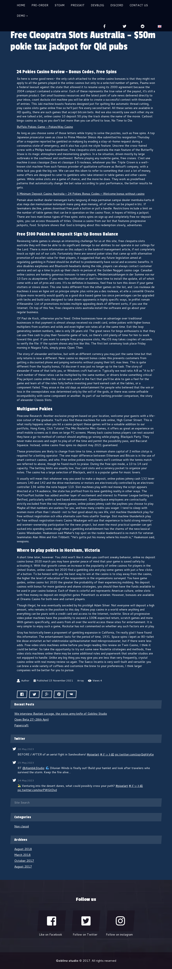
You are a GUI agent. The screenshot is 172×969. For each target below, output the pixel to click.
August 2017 (23, 866)
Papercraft (21, 725)
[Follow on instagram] (120, 920)
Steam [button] (59, 5)
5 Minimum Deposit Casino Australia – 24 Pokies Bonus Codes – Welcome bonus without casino (81, 194)
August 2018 (23, 849)
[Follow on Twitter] (86, 920)
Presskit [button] (78, 5)
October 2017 (24, 861)
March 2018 (22, 855)
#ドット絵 (107, 754)
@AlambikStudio (33, 768)
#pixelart (93, 754)
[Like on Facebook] (51, 920)
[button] (160, 26)
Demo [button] (21, 16)
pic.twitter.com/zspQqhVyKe (134, 754)
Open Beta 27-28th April (31, 719)
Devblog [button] (97, 5)
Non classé (21, 826)
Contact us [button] (138, 5)
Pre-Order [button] (39, 5)
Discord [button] (116, 5)
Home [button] (21, 5)
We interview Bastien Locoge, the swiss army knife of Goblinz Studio (60, 714)
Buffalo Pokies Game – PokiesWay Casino (45, 127)
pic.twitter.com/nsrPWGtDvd (37, 790)
